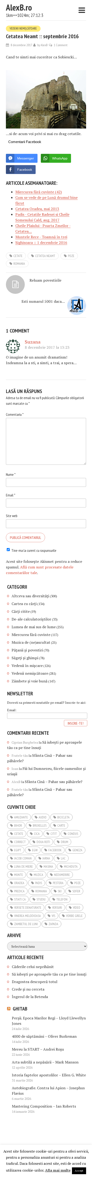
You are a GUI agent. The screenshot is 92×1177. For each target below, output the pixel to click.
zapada (53, 924)
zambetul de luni (26, 924)
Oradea (19, 883)
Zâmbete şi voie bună (29, 681)
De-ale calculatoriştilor (31, 619)
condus (73, 834)
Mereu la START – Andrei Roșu (38, 1049)
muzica (38, 875)
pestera (58, 883)
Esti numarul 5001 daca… (43, 301)
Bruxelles (39, 825)
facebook (55, 850)
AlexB (44, 45)
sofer (76, 891)
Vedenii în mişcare (27, 665)
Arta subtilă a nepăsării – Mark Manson (45, 1062)
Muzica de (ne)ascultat (31, 642)
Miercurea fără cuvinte (31, 634)
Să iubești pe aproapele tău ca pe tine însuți (49, 974)
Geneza (77, 850)
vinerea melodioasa (27, 916)
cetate (17, 256)
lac (63, 858)
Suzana (33, 342)
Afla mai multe (58, 1170)
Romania (19, 263)
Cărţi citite (21, 611)
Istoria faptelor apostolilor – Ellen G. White (49, 1075)
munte (18, 875)
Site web (11, 515)
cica (37, 834)
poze (71, 256)
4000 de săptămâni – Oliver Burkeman (44, 1036)
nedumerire (62, 875)
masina (48, 866)
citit (53, 834)
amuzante (21, 817)
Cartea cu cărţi (24, 603)
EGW (35, 850)
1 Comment (60, 45)
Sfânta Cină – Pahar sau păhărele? (53, 781)
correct (20, 842)
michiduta (71, 866)
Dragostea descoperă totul (34, 981)
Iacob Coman (23, 858)
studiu (41, 899)
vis (53, 916)
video (76, 907)
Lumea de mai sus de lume (34, 626)
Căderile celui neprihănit (33, 966)
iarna (46, 858)
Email (10, 495)
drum (64, 842)
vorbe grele (74, 916)
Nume (11, 474)
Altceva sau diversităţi (30, 595)
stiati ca (20, 899)
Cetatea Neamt (45, 256)
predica (19, 891)
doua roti (43, 842)
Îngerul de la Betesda (30, 996)
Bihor (18, 825)
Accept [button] (79, 1170)
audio (42, 817)
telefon (61, 899)
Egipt (17, 850)
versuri (57, 907)
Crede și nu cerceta (28, 989)
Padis (38, 883)
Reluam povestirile (45, 280)
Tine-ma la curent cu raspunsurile (33, 550)
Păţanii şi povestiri (27, 650)
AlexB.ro (19, 7)
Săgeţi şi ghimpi (25, 657)
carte (61, 825)
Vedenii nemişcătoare (23, 28)
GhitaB (20, 1008)
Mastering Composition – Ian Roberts (44, 1106)
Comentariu (15, 414)
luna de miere (23, 866)
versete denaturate (27, 907)
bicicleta (63, 817)
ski (60, 891)
